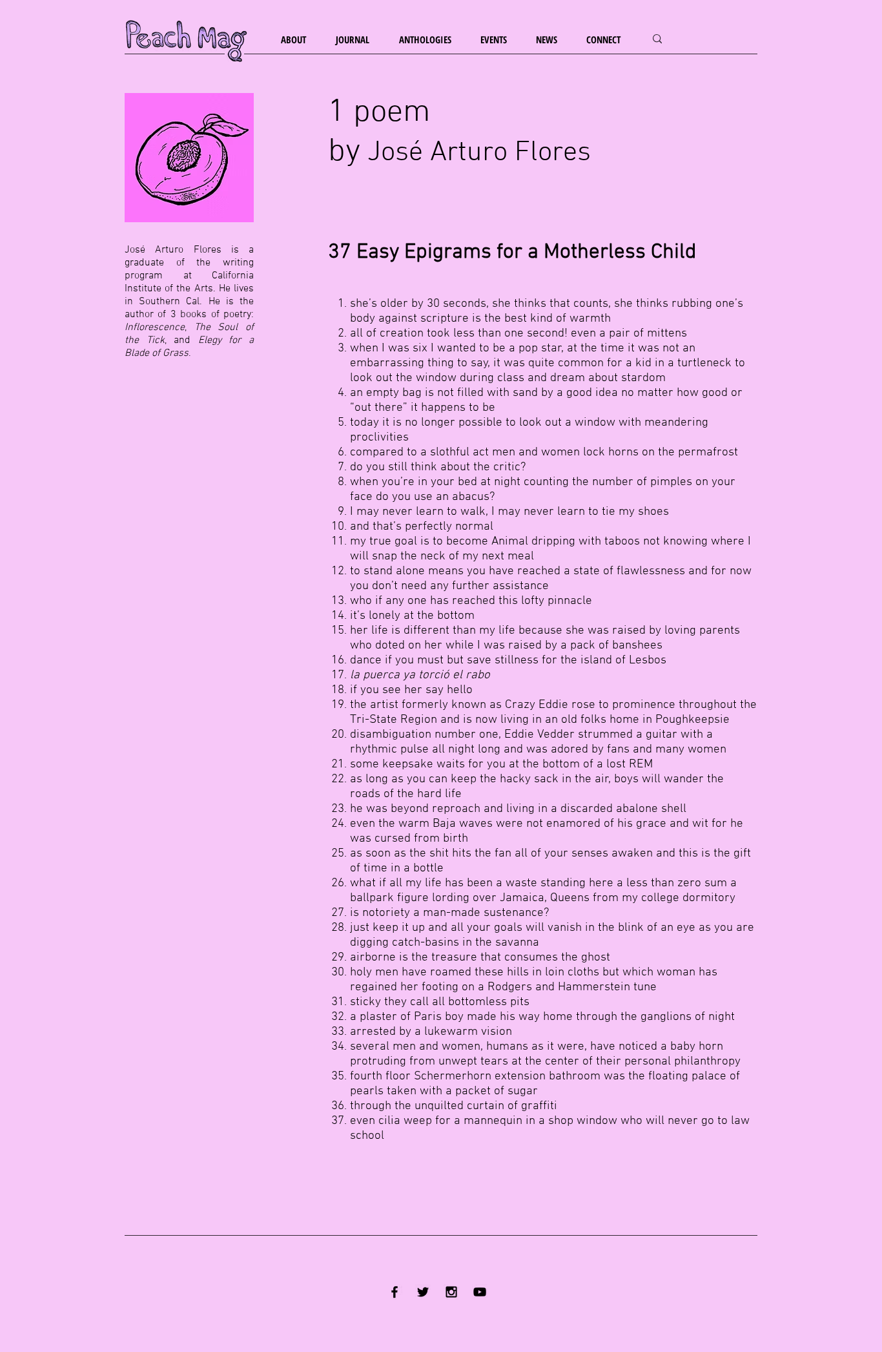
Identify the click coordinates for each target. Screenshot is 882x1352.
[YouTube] (479, 1292)
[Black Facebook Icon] (394, 1292)
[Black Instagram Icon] (451, 1292)
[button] (298, 39)
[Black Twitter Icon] (423, 1292)
